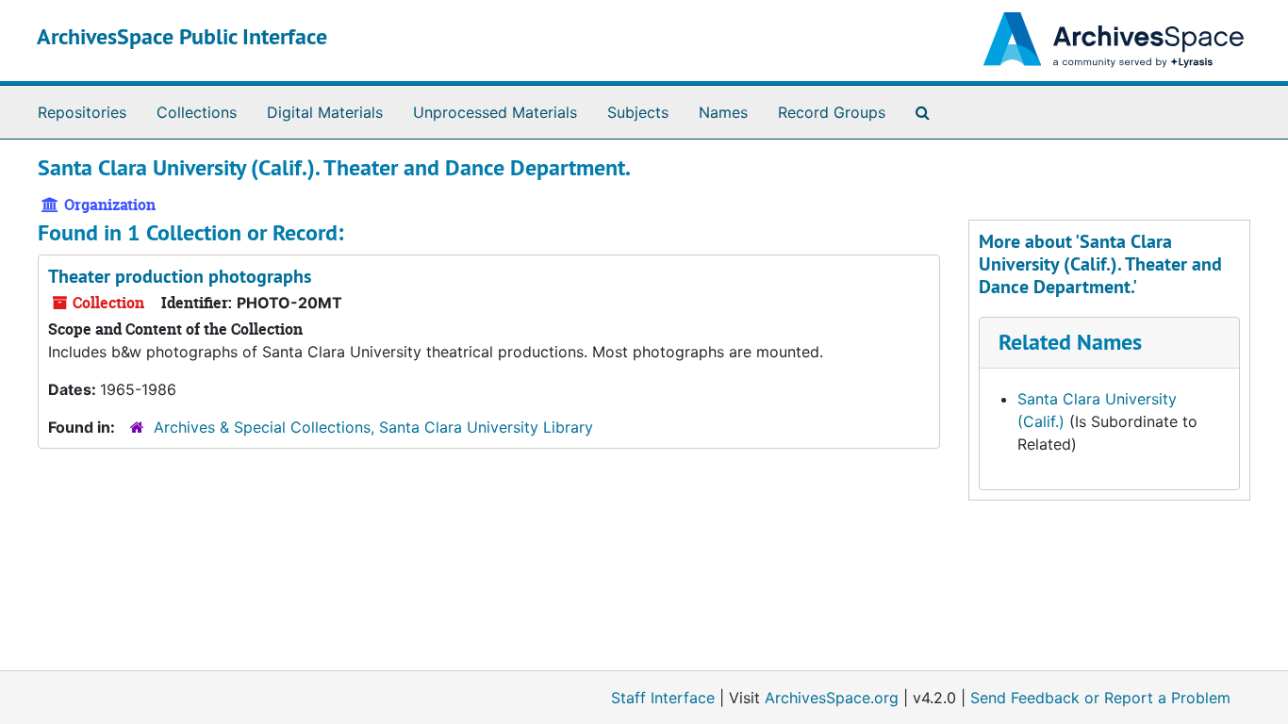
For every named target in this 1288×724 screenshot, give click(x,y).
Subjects (638, 112)
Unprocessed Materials (495, 112)
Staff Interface (663, 697)
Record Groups (831, 112)
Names (723, 112)
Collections (197, 112)
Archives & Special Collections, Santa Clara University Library (373, 427)
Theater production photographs (179, 276)
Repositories (82, 112)
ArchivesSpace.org (832, 697)
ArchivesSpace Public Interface (182, 36)
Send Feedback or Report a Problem (1100, 697)
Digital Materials (325, 112)
